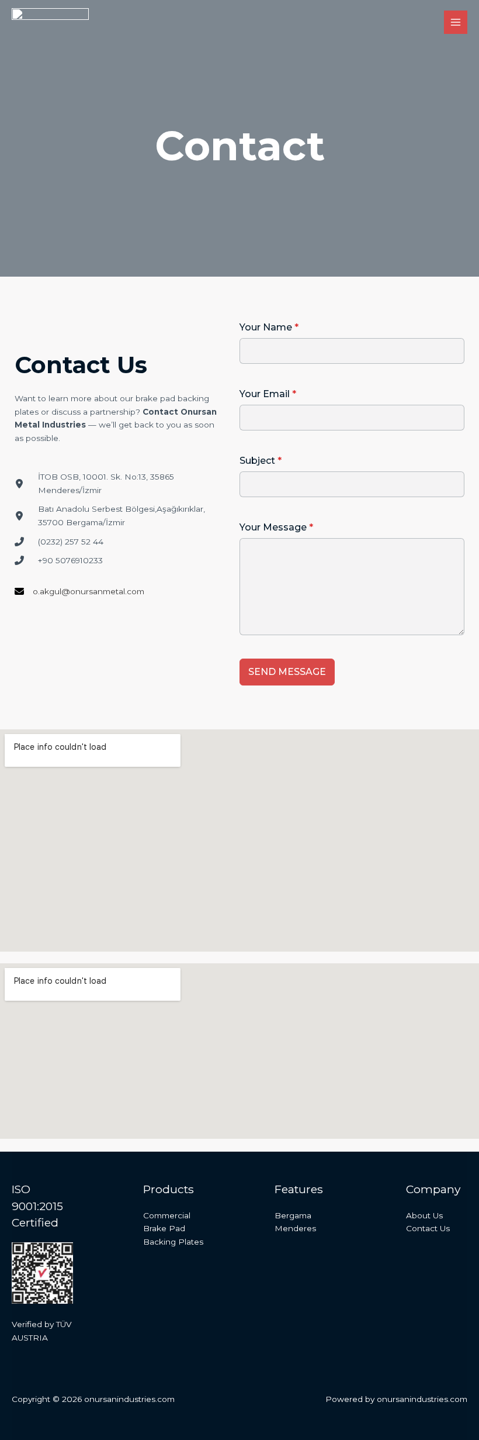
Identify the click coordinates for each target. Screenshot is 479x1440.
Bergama (293, 1215)
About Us (424, 1215)
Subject (260, 460)
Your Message (276, 527)
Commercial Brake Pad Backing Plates (173, 1228)
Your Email (267, 393)
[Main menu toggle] (456, 23)
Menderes (295, 1228)
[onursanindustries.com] (50, 22)
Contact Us (428, 1228)
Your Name (268, 327)
